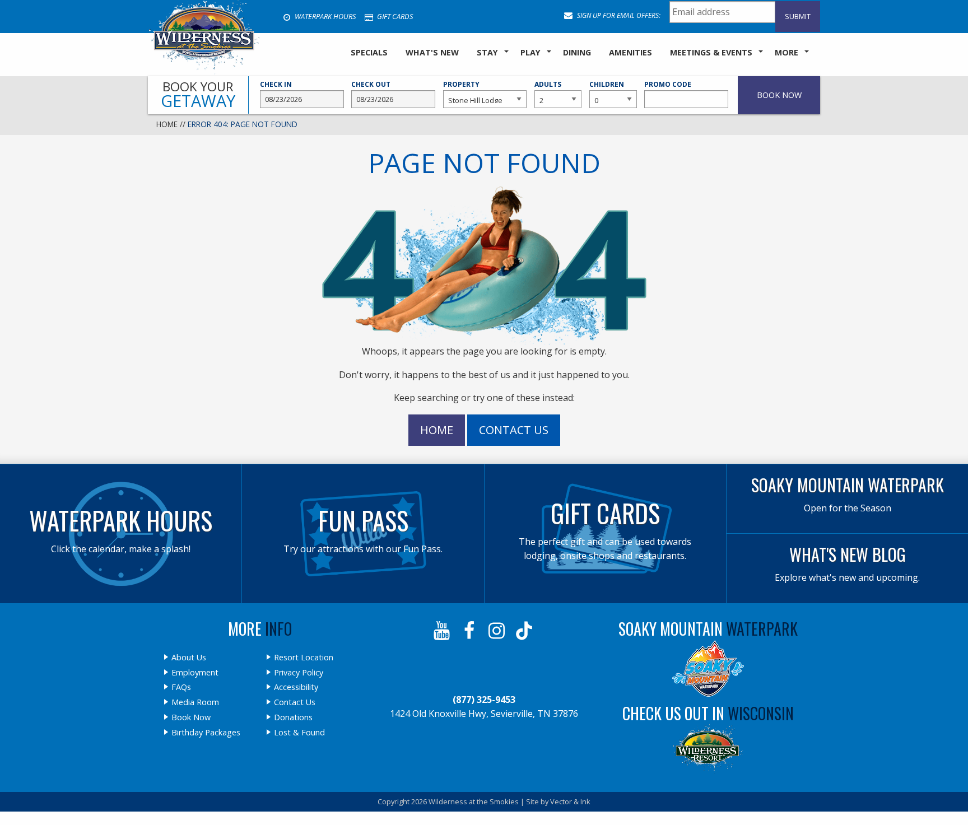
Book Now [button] (779, 95)
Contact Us (513, 429)
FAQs (181, 687)
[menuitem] (369, 53)
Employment (194, 673)
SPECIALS (369, 52)
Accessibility (296, 687)
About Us (188, 657)
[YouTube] (442, 630)
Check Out (370, 84)
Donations (293, 717)
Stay (487, 52)
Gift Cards (394, 16)
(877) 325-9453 (484, 699)
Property (461, 84)
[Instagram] (497, 630)
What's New (432, 52)
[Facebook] (470, 630)
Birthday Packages (205, 733)
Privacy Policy (298, 673)
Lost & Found (299, 733)
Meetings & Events (711, 52)
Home (167, 124)
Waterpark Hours (324, 16)
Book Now (191, 717)
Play (530, 52)
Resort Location (303, 657)
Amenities (630, 52)
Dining (577, 52)
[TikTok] (525, 630)
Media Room (195, 702)
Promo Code (667, 84)
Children (606, 84)
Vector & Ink (570, 801)
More (786, 52)
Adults (547, 84)
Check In (276, 84)
